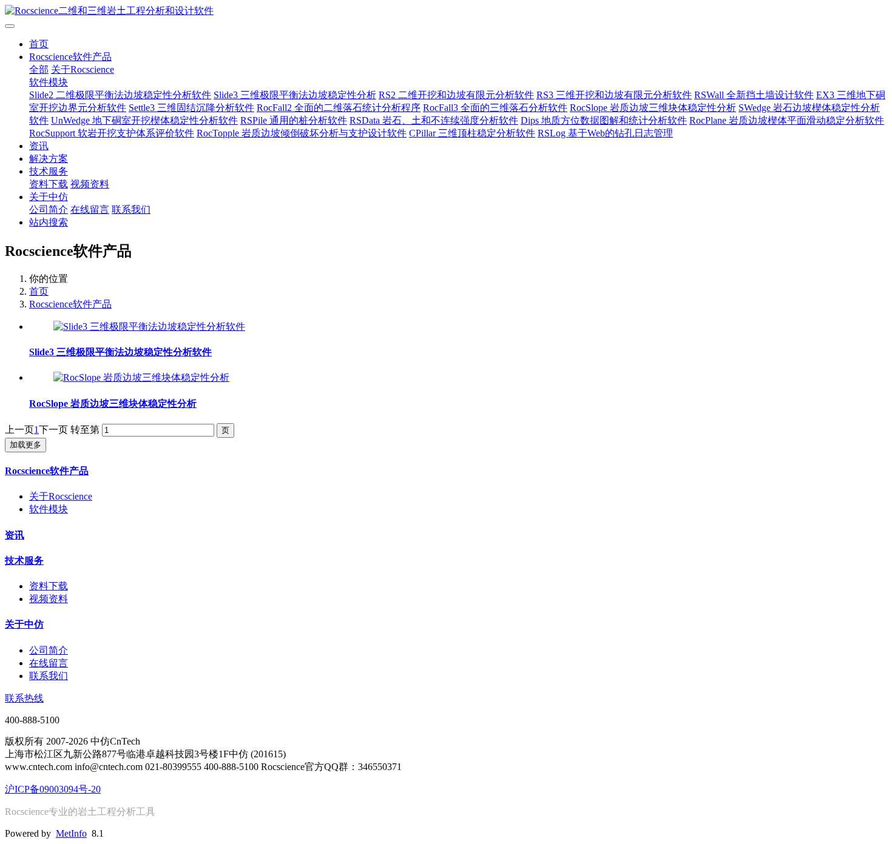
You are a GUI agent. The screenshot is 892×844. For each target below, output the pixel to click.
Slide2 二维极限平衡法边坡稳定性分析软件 (120, 95)
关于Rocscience (82, 69)
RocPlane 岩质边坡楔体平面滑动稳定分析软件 (786, 120)
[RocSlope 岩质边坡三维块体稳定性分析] (141, 377)
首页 (39, 44)
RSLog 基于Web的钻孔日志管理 (605, 133)
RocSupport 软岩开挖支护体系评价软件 (111, 133)
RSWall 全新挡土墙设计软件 (754, 95)
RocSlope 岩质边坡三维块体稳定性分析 (653, 107)
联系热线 (24, 698)
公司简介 (48, 209)
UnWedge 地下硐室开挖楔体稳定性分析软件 (144, 120)
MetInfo (71, 833)
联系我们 (131, 209)
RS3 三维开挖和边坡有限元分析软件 (614, 95)
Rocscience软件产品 (70, 57)
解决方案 (48, 158)
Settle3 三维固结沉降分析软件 (191, 107)
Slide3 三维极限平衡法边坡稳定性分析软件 (120, 352)
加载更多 (25, 444)
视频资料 (89, 184)
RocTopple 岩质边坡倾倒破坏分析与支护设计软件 (302, 133)
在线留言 (89, 209)
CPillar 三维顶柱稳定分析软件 (472, 133)
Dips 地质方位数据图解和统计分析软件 (604, 120)
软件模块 (48, 82)
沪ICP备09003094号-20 (53, 789)
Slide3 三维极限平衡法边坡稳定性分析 (295, 95)
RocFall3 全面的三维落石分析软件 (495, 107)
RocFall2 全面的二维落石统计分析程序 (339, 107)
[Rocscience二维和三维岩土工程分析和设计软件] (446, 11)
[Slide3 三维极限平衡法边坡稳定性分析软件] (149, 326)
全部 (39, 69)
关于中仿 (48, 197)
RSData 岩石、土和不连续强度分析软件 (434, 120)
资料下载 (48, 184)
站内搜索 (48, 222)
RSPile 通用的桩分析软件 (293, 120)
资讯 (39, 146)
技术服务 (48, 171)
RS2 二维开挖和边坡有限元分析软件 (456, 95)
